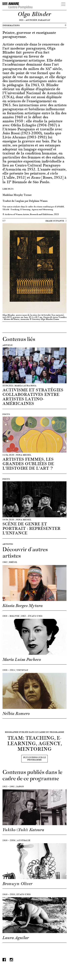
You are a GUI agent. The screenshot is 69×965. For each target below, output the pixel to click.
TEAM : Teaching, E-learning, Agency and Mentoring (28, 209)
